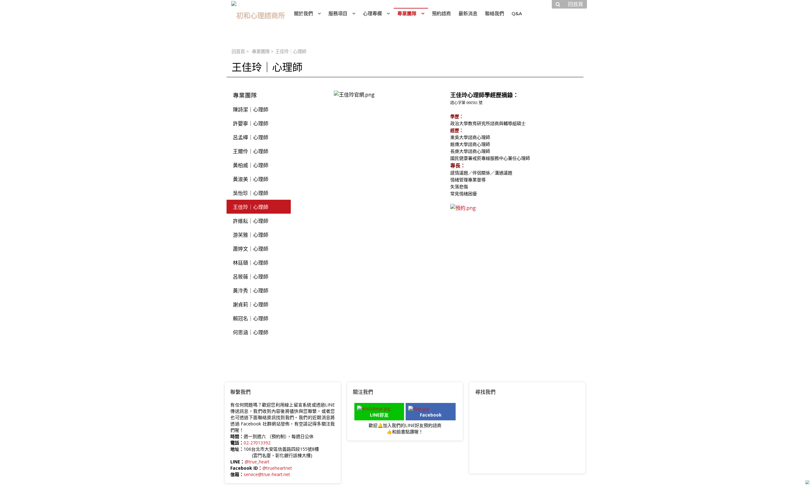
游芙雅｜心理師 (250, 234)
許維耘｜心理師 (250, 220)
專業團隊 (261, 51)
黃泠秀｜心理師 (250, 290)
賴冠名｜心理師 (250, 318)
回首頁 (238, 51)
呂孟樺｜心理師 (250, 137)
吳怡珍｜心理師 (250, 193)
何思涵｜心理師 (250, 332)
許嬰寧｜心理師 (250, 123)
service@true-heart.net (267, 474)
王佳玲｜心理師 (250, 207)
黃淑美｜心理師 (250, 179)
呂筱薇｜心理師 (250, 276)
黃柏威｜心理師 (250, 165)
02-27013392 (257, 443)
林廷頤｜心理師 (250, 262)
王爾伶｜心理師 (250, 151)
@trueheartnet (277, 468)
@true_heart (257, 462)
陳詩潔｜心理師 (250, 109)
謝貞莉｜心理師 (250, 304)
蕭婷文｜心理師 (250, 248)
